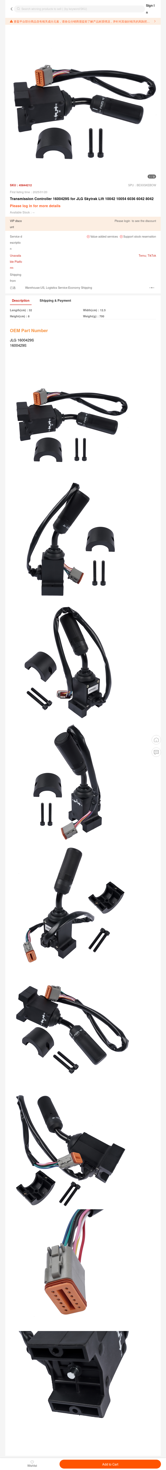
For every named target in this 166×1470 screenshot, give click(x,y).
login (127, 221)
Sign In (150, 9)
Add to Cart (110, 1464)
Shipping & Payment (55, 300)
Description (21, 300)
